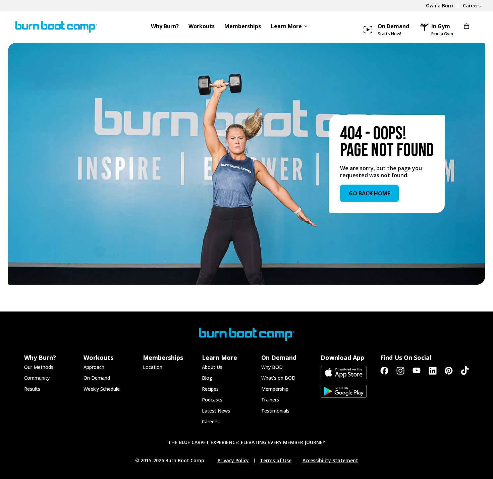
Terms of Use (275, 460)
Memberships (242, 26)
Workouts (201, 26)
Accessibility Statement (330, 460)
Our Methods (38, 367)
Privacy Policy (233, 460)
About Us (212, 367)
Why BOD (272, 367)
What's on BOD (278, 378)
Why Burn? (165, 26)
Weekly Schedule (102, 389)
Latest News (216, 411)
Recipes (210, 389)
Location (152, 367)
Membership (274, 389)
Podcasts (212, 399)
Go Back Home (369, 193)
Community (37, 378)
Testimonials (275, 411)
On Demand (97, 378)
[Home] (53, 27)
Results (32, 389)
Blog (207, 378)
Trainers (270, 399)
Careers (210, 421)
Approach (94, 367)
